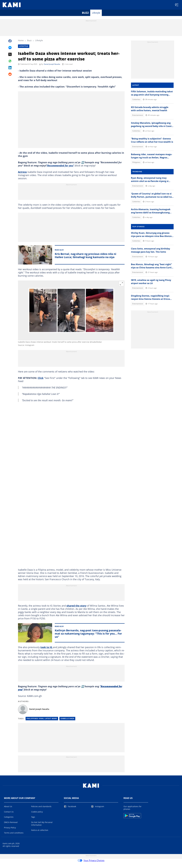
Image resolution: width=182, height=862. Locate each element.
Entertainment (137, 115)
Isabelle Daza (67, 718)
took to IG (46, 647)
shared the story (76, 605)
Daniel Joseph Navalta (52, 64)
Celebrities (136, 99)
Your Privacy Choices (94, 860)
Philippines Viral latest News (42, 718)
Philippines (136, 162)
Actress (22, 172)
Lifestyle (96, 12)
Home (21, 40)
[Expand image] (121, 283)
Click (40, 378)
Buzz (85, 13)
